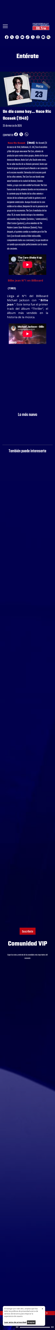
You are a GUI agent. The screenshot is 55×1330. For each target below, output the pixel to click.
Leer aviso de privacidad (15, 1322)
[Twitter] (12, 37)
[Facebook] (6, 37)
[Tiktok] (27, 37)
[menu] (5, 27)
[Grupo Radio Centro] (33, 37)
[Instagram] (17, 37)
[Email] (43, 37)
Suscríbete (27, 931)
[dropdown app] (38, 37)
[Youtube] (22, 37)
